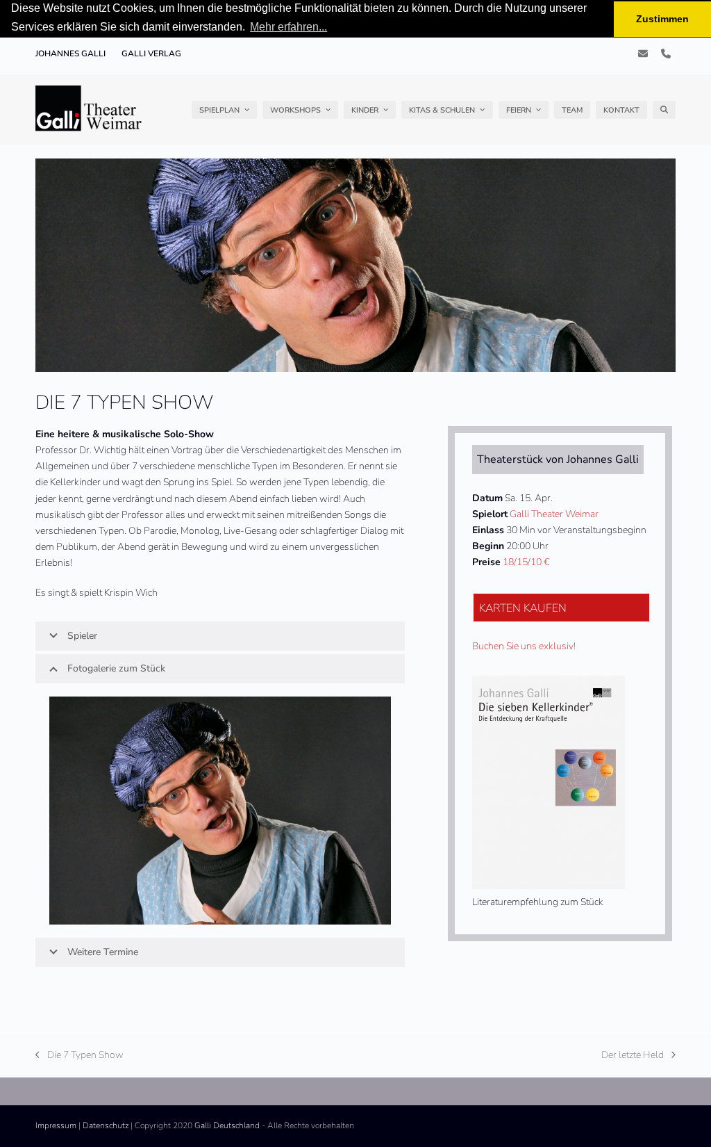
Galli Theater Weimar (554, 514)
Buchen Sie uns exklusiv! (524, 646)
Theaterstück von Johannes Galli (558, 459)
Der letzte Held (632, 1055)
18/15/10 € (526, 562)
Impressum (55, 1125)
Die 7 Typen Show (79, 1055)
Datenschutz (105, 1125)
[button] (664, 109)
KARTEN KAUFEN (523, 608)
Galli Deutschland (227, 1125)
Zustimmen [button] (662, 18)
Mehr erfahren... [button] (288, 27)
